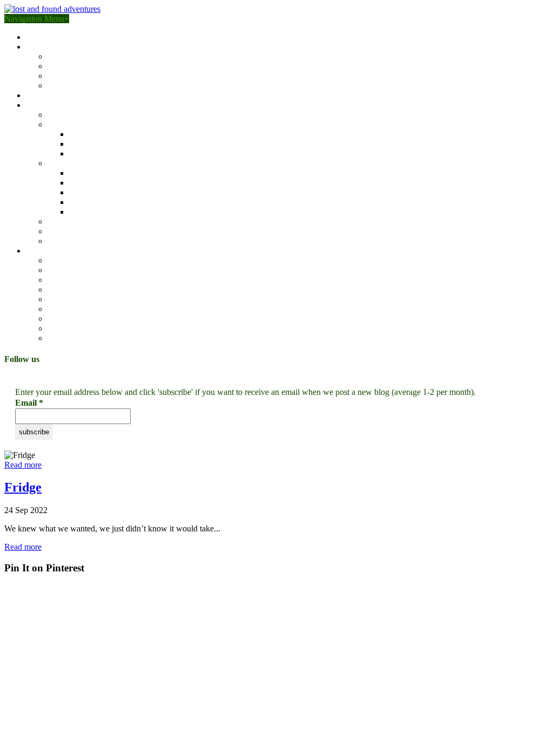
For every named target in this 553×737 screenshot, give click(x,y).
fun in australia (73, 114)
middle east (67, 231)
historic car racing (78, 318)
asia (54, 163)
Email (29, 402)
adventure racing (76, 260)
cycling (60, 299)
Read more (23, 464)
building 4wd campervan (68, 46)
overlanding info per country (96, 85)
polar (56, 240)
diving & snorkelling (83, 338)
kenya (79, 134)
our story (41, 37)
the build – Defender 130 (90, 56)
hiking (58, 279)
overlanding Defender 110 (92, 66)
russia (79, 202)
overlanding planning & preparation (108, 75)
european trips (72, 221)
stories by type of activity (68, 250)
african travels (71, 124)
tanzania (83, 143)
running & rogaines (80, 328)
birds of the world (56, 95)
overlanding (68, 270)
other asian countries (104, 211)
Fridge (23, 487)
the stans (83, 192)
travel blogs (45, 105)
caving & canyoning (82, 289)
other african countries (107, 153)
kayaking (63, 308)
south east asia (93, 173)
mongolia (85, 182)
